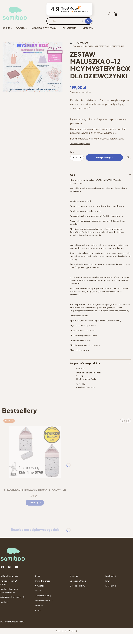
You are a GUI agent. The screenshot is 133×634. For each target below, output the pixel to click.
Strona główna (71, 43)
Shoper (19, 622)
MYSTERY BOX (82, 43)
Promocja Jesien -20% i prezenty (10, 582)
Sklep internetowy (65, 631)
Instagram (109, 586)
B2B (37, 610)
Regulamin (4, 602)
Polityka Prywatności (9, 576)
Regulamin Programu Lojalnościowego (9, 590)
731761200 (80, 384)
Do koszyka (35, 502)
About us (39, 605)
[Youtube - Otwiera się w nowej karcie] (16, 567)
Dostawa (74, 576)
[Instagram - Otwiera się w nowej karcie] (9, 567)
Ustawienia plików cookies (11, 597)
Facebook (109, 576)
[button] (88, 21)
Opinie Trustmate (42, 581)
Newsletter (39, 586)
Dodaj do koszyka (104, 157)
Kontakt (38, 590)
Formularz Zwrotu (43, 600)
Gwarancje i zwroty (43, 595)
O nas (37, 576)
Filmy (107, 581)
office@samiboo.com (85, 387)
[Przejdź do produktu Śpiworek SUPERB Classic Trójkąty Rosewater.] (34, 452)
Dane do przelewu (77, 586)
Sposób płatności (78, 581)
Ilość (72, 152)
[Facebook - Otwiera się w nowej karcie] (2, 567)
